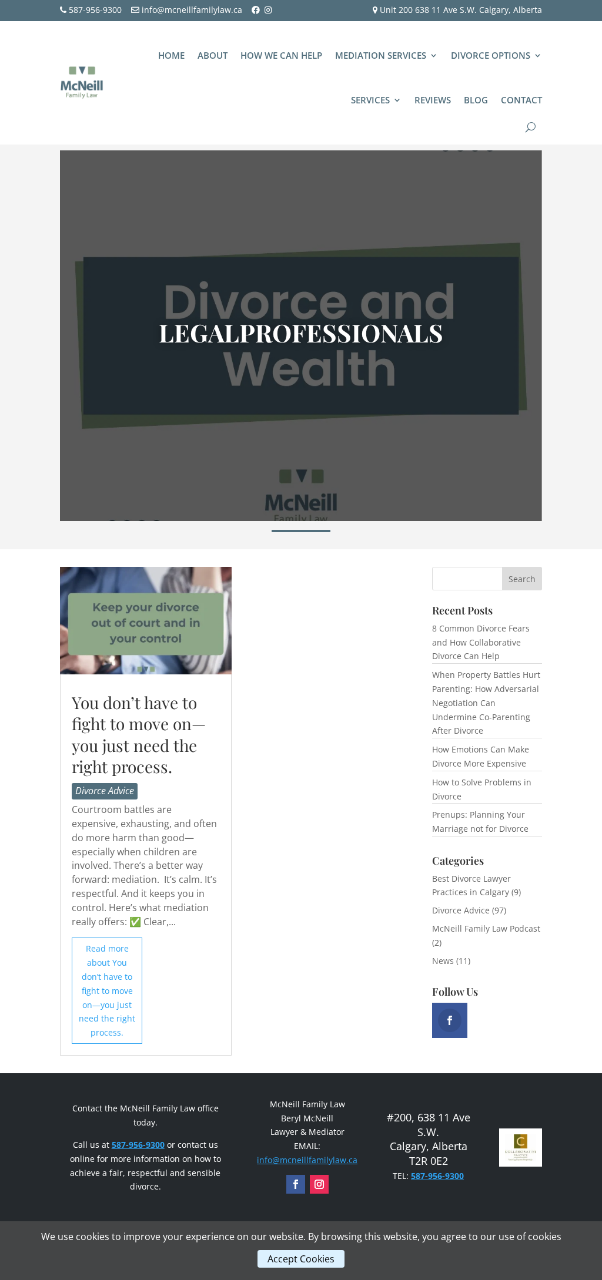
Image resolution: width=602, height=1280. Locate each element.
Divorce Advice (104, 790)
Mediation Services (380, 55)
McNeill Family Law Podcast (486, 928)
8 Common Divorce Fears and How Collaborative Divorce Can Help (481, 642)
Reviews (432, 100)
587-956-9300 (138, 1144)
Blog (476, 100)
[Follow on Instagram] (319, 1184)
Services (370, 100)
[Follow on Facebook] (295, 1184)
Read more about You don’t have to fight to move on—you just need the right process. (107, 990)
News (443, 960)
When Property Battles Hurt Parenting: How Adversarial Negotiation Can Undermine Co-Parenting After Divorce (486, 702)
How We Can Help (281, 55)
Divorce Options (490, 55)
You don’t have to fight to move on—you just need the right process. (139, 734)
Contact (521, 100)
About (213, 55)
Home (171, 55)
